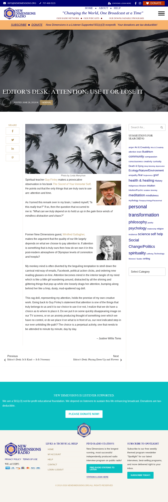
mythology (133, 200)
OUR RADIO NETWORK (68, 18)
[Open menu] (161, 13)
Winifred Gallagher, (74, 234)
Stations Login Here (97, 477)
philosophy (138, 222)
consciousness (136, 161)
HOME (89, 8)
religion (160, 228)
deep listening (149, 166)
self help (157, 234)
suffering (150, 254)
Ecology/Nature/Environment (146, 170)
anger (131, 147)
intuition (151, 185)
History (158, 180)
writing (146, 258)
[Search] (162, 127)
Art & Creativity (142, 147)
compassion (151, 156)
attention (132, 152)
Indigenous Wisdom (137, 186)
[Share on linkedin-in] (12, 148)
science (144, 234)
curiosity (157, 161)
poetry (150, 223)
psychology (138, 228)
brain (139, 152)
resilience (133, 234)
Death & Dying (136, 166)
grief (155, 175)
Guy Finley (51, 179)
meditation (137, 195)
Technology (159, 254)
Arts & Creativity (157, 147)
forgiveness (148, 175)
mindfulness (152, 195)
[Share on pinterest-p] (12, 157)
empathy (133, 175)
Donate (37, 24)
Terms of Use (30, 459)
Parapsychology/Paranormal (150, 201)
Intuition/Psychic (136, 190)
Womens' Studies (135, 259)
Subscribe (19, 24)
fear (140, 175)
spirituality (137, 253)
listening (154, 190)
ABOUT (103, 8)
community (136, 156)
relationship (151, 229)
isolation (147, 190)
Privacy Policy (13, 459)
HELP (117, 8)
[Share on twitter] (12, 139)
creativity (148, 161)
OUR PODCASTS (91, 18)
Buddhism (147, 151)
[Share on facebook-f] (12, 131)
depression (160, 166)
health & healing (141, 180)
